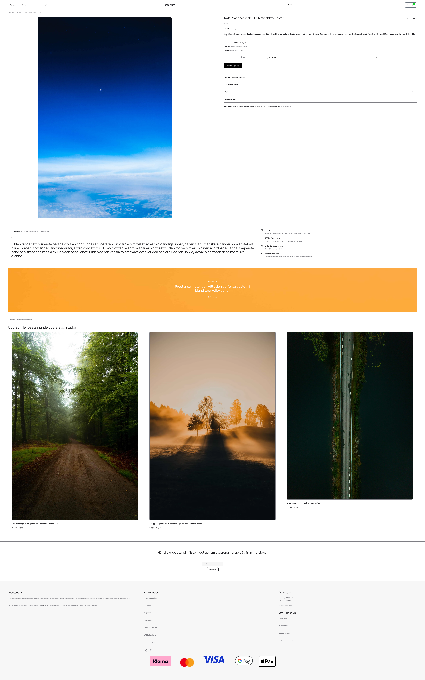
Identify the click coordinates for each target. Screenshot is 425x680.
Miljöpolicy (148, 613)
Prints (46, 605)
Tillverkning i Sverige (231, 85)
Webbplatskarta (150, 635)
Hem (10, 12)
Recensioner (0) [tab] (46, 231)
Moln (236, 51)
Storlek (244, 57)
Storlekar (25, 5)
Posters (12, 5)
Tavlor (11, 605)
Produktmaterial (230, 99)
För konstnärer (149, 642)
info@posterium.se (285, 106)
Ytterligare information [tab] (31, 231)
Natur (18, 12)
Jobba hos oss (284, 633)
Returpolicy (148, 605)
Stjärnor (240, 51)
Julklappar (94, 605)
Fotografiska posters (241, 47)
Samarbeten (283, 618)
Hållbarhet (228, 92)
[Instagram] (151, 650)
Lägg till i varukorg (233, 66)
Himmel (231, 51)
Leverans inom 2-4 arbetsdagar (235, 77)
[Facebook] (146, 650)
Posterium (169, 5)
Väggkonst (17, 605)
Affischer (24, 605)
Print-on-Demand (151, 628)
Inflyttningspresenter (55, 605)
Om (36, 5)
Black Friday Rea (85, 605)
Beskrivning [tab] (18, 231)
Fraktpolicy (148, 620)
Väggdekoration (38, 605)
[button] (320, 77)
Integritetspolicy (150, 598)
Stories (46, 5)
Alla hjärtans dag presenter (71, 605)
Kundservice (283, 626)
